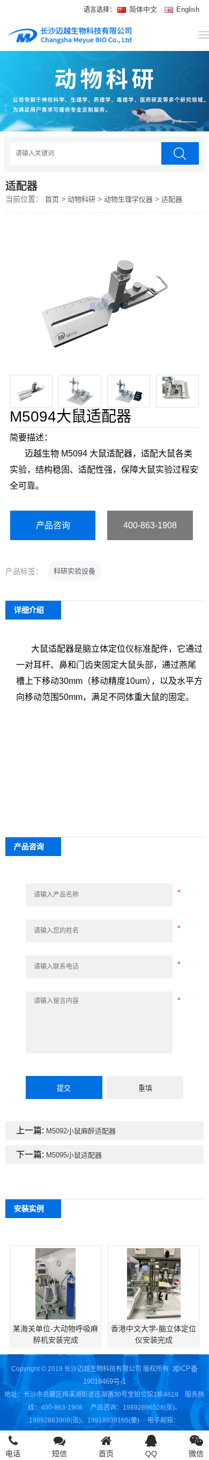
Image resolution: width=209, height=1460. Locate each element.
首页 (52, 199)
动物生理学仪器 (128, 199)
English (186, 9)
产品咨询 (53, 525)
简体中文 (143, 9)
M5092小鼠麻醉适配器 (81, 1131)
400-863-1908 (150, 525)
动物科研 (81, 199)
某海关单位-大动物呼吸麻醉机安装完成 (55, 1334)
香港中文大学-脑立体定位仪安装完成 (153, 1334)
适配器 (171, 199)
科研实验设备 (74, 571)
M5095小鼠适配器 (74, 1155)
